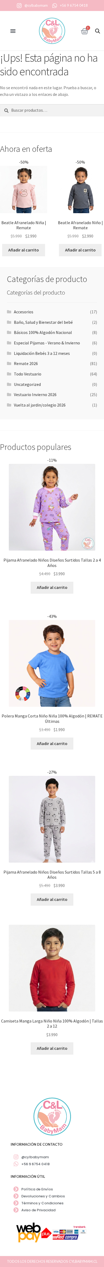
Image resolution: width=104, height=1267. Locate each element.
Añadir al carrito (23, 250)
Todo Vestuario (27, 374)
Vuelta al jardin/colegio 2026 (40, 405)
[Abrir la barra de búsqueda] (97, 31)
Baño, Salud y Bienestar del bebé (43, 322)
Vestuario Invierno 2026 (35, 394)
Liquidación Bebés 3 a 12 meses (42, 353)
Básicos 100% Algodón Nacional (43, 332)
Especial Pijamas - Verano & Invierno (47, 342)
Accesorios (23, 311)
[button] (13, 31)
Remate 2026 (26, 363)
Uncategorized (27, 384)
